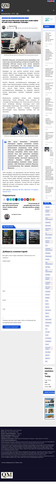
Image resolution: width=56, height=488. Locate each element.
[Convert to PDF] (25, 199)
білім (47, 300)
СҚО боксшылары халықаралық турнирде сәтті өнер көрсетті (49, 189)
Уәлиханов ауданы (48, 283)
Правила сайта (19, 462)
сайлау (47, 325)
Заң (46, 245)
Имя (4, 291)
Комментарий (7, 261)
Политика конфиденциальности (8, 462)
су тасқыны (48, 338)
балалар (47, 294)
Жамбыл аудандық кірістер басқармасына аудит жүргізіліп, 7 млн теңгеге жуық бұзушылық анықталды (49, 104)
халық (47, 344)
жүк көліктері (25, 28)
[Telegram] (13, 199)
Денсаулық (48, 225)
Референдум (48, 256)
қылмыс (47, 355)
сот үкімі (47, 331)
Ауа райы (48, 214)
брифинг (47, 297)
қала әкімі (48, 352)
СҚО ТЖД (48, 267)
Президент (48, 253)
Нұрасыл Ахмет (13, 26)
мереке (47, 316)
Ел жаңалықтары (49, 234)
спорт (47, 335)
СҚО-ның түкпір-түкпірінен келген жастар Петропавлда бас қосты (49, 36)
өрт (46, 361)
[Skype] (19, 199)
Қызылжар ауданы (48, 348)
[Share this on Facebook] (8, 199)
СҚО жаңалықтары (33, 28)
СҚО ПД (47, 259)
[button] (53, 10)
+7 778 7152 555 (14, 436)
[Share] (22, 199)
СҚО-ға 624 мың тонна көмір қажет (51, 151)
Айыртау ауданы (47, 211)
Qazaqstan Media (27, 68)
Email (4, 300)
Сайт (4, 309)
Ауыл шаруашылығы (49, 218)
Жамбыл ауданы (47, 241)
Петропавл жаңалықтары (49, 249)
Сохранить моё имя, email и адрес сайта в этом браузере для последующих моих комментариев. (19, 321)
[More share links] (33, 199)
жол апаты (48, 310)
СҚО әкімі (48, 274)
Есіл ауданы (48, 237)
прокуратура (48, 322)
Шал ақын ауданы (48, 287)
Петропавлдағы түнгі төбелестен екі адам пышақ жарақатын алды (50, 136)
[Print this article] (30, 199)
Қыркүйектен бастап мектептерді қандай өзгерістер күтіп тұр (49, 86)
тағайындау (48, 341)
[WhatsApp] (10, 199)
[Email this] (28, 199)
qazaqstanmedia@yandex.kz (11, 440)
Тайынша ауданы (48, 278)
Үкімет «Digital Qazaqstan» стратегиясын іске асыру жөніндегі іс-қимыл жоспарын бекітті (49, 55)
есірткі (47, 303)
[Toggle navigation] (28, 10)
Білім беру (48, 222)
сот (46, 328)
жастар (47, 307)
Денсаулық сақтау (48, 229)
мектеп (47, 313)
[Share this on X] (16, 199)
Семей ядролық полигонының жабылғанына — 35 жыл (49, 121)
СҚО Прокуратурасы (49, 263)
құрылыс (48, 358)
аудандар (48, 291)
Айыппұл (19, 28)
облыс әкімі (48, 319)
